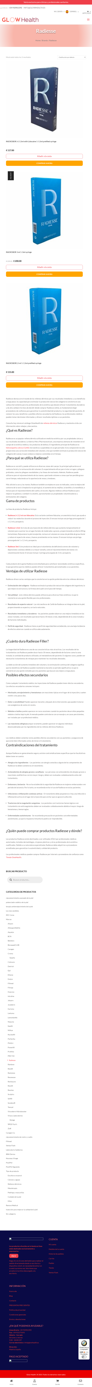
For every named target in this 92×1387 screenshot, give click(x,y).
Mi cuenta (58, 11)
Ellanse (10, 975)
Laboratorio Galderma (14, 1150)
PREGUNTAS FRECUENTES (19, 1305)
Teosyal (10, 1107)
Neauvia (11, 1022)
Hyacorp (11, 992)
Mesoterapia (12, 1188)
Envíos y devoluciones (17, 1319)
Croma (10, 953)
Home (37, 40)
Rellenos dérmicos (14, 1184)
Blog (11, 1296)
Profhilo (11, 1052)
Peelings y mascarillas (16, 1193)
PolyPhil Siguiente (13, 1167)
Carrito (51, 1258)
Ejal (9, 971)
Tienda (51, 1268)
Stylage (12, 1120)
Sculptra (11, 1094)
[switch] (84, 1356)
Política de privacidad (17, 1310)
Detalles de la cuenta (56, 1249)
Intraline (11, 996)
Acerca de (13, 1291)
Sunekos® (11, 1103)
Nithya (10, 1030)
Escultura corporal (15, 1175)
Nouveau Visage (12, 1158)
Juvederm (11, 1005)
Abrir (13, 1256)
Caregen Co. (10, 1133)
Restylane (11, 1073)
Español (73, 11)
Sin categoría (11, 1214)
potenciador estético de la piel (17, 902)
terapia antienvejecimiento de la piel (19, 906)
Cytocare (11, 962)
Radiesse (12, 1060)
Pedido (51, 1263)
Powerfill (11, 1047)
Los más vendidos (12, 911)
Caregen (11, 949)
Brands (45, 40)
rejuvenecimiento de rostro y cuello (19, 1137)
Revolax (11, 1090)
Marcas (9, 919)
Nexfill (10, 1026)
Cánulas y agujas (14, 1180)
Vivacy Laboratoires (15, 1116)
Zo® (9, 1128)
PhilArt (10, 1043)
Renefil (10, 1069)
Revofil (10, 1086)
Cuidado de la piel (14, 1197)
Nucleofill (11, 1035)
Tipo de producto (12, 1171)
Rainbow (11, 1064)
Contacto (12, 1301)
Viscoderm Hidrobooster (17, 1111)
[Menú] (88, 1349)
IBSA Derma (10, 1154)
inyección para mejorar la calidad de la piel (22, 1210)
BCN (9, 936)
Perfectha (11, 1039)
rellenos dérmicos (50, 423)
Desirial (11, 966)
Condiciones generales (17, 1315)
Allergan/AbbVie (14, 928)
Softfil (10, 1099)
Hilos (10, 1201)
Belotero (11, 941)
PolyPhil (9, 1163)
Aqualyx (11, 932)
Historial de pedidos (56, 1254)
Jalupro (10, 1000)
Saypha (12, 958)
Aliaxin (10, 924)
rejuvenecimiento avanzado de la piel (19, 898)
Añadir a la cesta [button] (44, 156)
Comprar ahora (44, 163)
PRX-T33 (11, 1056)
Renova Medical (12, 1205)
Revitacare (12, 1082)
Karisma (11, 1009)
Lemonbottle (12, 1018)
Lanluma (11, 1013)
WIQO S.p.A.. (12, 1124)
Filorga (10, 988)
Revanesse (11, 1077)
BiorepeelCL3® (13, 945)
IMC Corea (10, 915)
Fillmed (10, 983)
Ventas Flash (10, 1145)
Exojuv (10, 979)
